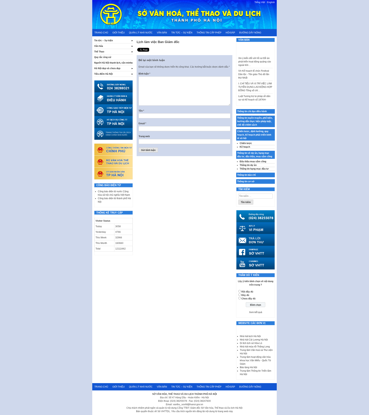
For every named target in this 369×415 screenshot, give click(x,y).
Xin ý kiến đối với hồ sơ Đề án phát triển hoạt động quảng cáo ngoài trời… (254, 58)
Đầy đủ (245, 295)
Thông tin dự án (248, 165)
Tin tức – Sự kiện (181, 32)
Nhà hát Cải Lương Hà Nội (254, 339)
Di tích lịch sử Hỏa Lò (251, 343)
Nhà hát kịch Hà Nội (250, 336)
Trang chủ (101, 32)
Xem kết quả (255, 312)
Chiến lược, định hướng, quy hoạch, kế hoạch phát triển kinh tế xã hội (254, 135)
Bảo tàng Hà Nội (248, 367)
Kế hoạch (245, 147)
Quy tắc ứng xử (102, 57)
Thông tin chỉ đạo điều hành (252, 111)
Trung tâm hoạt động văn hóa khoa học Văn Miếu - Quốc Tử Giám (255, 360)
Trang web (144, 136)
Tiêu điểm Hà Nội (103, 74)
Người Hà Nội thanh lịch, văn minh (112, 62)
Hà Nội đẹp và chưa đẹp (107, 68)
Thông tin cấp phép (209, 32)
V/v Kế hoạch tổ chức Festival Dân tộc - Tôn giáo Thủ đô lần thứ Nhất (253, 70)
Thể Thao (99, 51)
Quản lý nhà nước (141, 32)
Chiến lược (246, 143)
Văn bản (162, 32)
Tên (141, 110)
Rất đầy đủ (247, 291)
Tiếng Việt (259, 2)
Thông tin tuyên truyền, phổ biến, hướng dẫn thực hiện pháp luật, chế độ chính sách (255, 121)
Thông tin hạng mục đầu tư (254, 168)
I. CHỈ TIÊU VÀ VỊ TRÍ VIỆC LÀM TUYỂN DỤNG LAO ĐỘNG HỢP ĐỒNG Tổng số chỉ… (255, 83)
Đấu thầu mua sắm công (253, 161)
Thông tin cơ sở (245, 181)
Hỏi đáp (230, 32)
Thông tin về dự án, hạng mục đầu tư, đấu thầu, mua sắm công (254, 155)
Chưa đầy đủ (248, 298)
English (271, 2)
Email (142, 123)
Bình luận (144, 73)
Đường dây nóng (250, 32)
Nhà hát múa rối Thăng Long (255, 346)
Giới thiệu (118, 32)
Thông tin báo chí (246, 175)
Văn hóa (98, 46)
